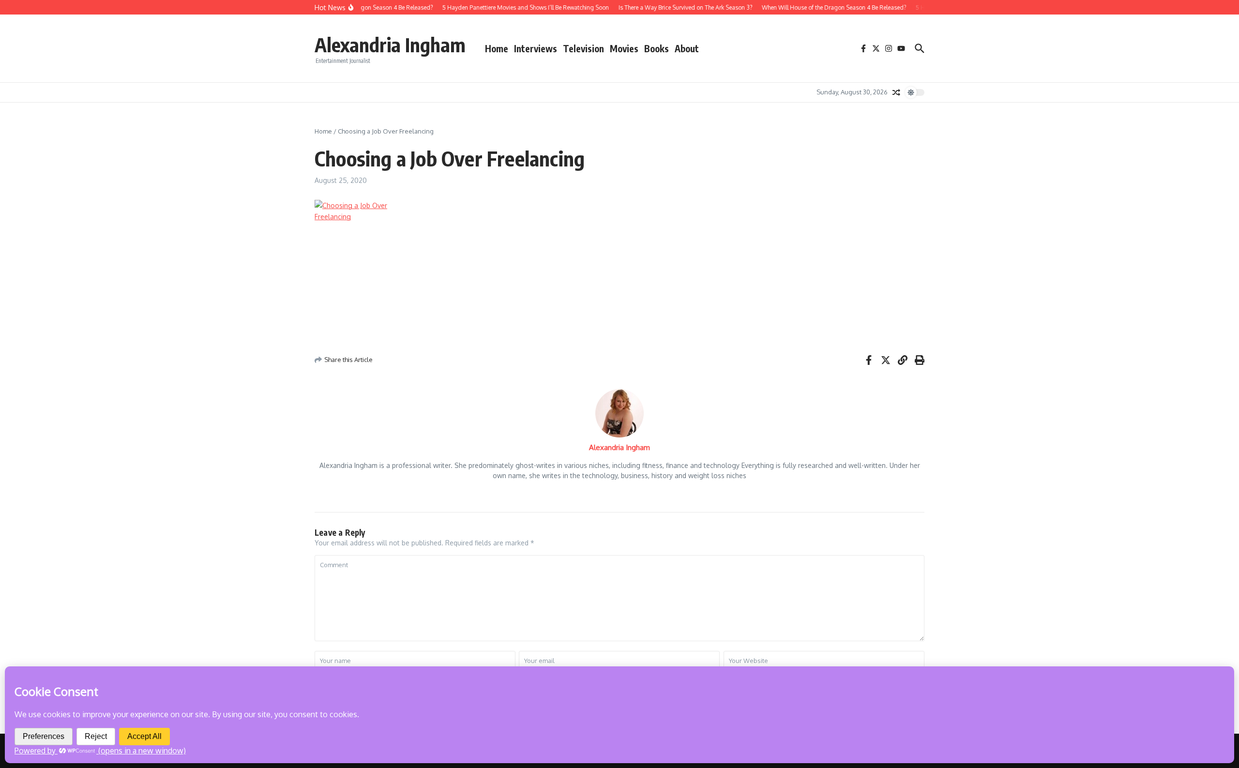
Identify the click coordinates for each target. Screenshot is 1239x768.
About (687, 48)
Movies (624, 48)
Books (656, 48)
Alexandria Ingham (390, 44)
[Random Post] (896, 92)
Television (583, 48)
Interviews (535, 48)
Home (496, 48)
